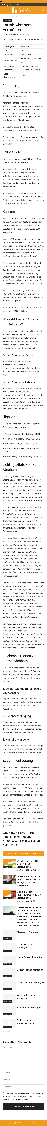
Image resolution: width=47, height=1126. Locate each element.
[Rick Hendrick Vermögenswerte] (9, 1023)
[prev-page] (4, 1033)
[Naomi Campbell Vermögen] (9, 960)
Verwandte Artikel (15, 853)
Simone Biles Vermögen (29, 1007)
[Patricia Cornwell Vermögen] (9, 947)
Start (4, 16)
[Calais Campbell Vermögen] (9, 985)
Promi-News (13, 16)
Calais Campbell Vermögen (30, 982)
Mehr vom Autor (32, 853)
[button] (4, 10)
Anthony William (12, 34)
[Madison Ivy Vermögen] (9, 935)
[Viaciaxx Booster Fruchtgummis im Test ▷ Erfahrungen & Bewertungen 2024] (9, 894)
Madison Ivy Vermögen (28, 932)
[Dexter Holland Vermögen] (9, 972)
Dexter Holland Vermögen (30, 969)
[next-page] (8, 1033)
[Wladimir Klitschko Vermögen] (9, 998)
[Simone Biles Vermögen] (9, 1010)
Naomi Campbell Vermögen (30, 957)
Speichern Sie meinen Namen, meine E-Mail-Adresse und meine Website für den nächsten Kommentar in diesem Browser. (23, 1096)
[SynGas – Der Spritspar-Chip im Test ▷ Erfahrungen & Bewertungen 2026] (9, 863)
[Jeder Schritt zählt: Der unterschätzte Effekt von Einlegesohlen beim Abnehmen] (9, 879)
